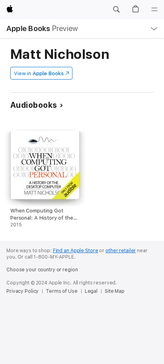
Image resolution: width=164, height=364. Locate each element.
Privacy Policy (22, 291)
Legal (91, 291)
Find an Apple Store (75, 250)
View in (39, 73)
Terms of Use (62, 291)
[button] (116, 9)
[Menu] (154, 9)
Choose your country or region (42, 270)
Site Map (115, 291)
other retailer (120, 250)
